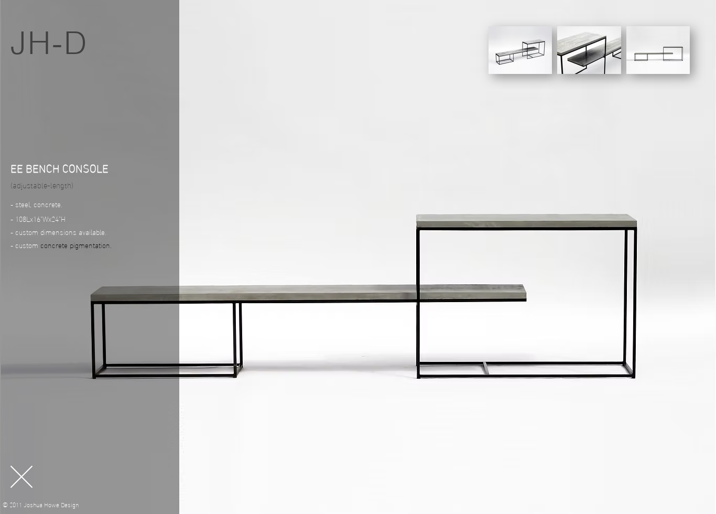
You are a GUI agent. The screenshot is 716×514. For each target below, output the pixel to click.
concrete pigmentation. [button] (76, 244)
